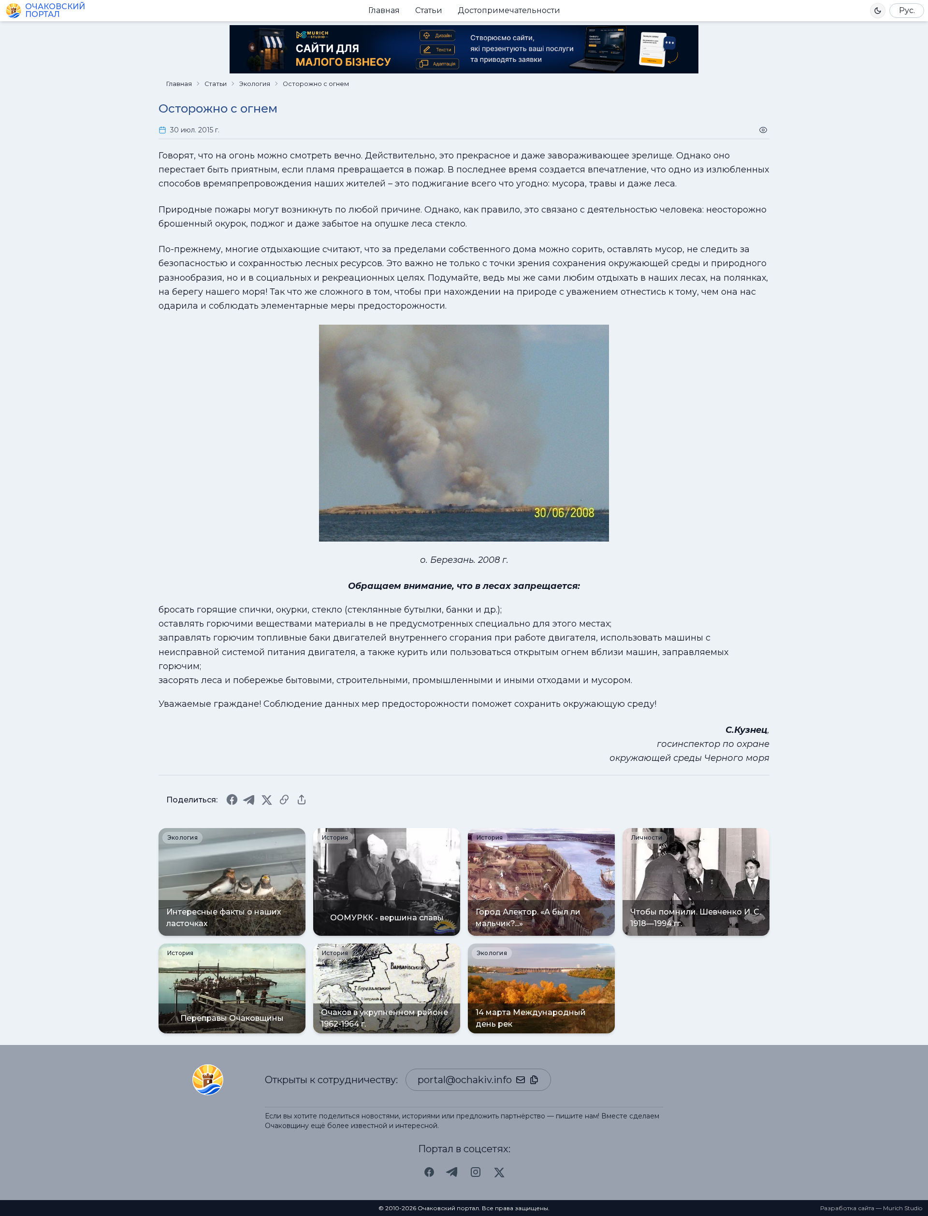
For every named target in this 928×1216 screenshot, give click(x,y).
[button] (877, 10)
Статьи (428, 10)
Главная (384, 10)
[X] (267, 799)
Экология (254, 83)
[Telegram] (249, 799)
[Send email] (520, 1080)
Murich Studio (902, 1208)
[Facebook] (232, 799)
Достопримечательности (509, 10)
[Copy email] (534, 1080)
